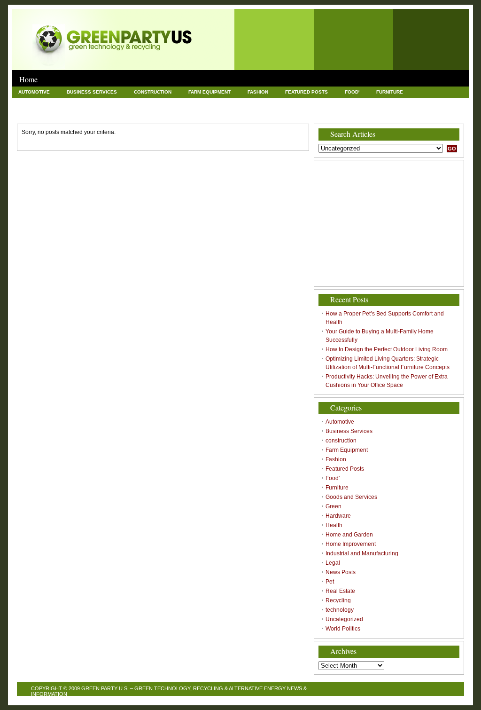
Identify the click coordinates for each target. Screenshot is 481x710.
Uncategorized (257, 113)
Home (28, 79)
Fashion (258, 92)
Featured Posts (306, 92)
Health (177, 102)
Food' (352, 92)
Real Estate (109, 113)
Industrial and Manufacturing (375, 102)
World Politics (315, 113)
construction (152, 92)
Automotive (34, 92)
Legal (441, 102)
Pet (72, 113)
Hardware (137, 102)
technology (203, 113)
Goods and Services (45, 102)
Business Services (92, 92)
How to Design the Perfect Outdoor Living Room (387, 349)
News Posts (34, 113)
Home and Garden (226, 102)
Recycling (156, 113)
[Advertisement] (388, 223)
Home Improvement (292, 102)
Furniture (389, 92)
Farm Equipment (209, 92)
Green (98, 102)
